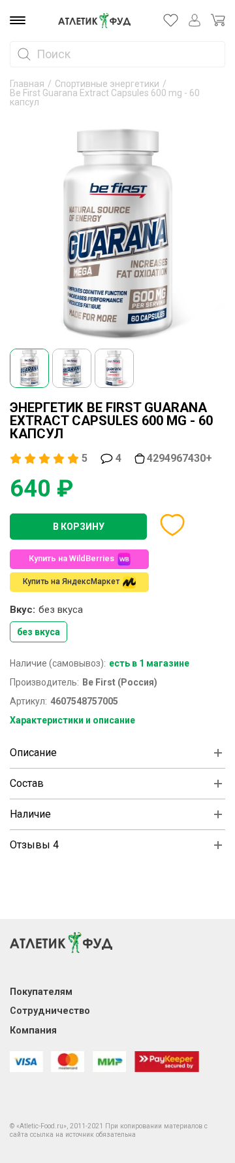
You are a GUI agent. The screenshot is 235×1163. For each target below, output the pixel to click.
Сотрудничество (50, 1010)
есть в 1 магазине (149, 663)
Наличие (30, 814)
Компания (33, 1030)
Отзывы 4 (34, 845)
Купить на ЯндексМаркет (71, 581)
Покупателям (41, 991)
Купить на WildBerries (71, 558)
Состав (27, 783)
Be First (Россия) (119, 682)
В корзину (78, 526)
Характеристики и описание (72, 720)
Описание (33, 752)
